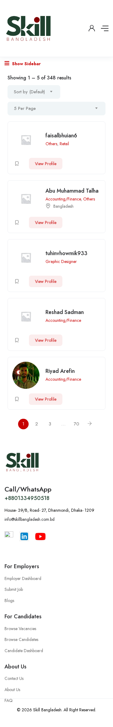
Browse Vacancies (20, 629)
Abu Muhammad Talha (72, 191)
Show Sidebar (26, 64)
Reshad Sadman (65, 312)
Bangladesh (63, 206)
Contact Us (14, 678)
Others (51, 144)
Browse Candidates (21, 639)
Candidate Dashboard (24, 651)
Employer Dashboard (23, 578)
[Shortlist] (16, 163)
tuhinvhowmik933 (66, 253)
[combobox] (34, 92)
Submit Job (14, 589)
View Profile (45, 164)
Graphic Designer (61, 261)
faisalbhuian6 (61, 135)
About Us (12, 690)
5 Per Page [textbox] (25, 108)
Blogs (9, 600)
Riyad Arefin (60, 371)
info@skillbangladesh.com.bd (30, 519)
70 (76, 424)
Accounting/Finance (63, 199)
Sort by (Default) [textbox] (29, 91)
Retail (64, 144)
